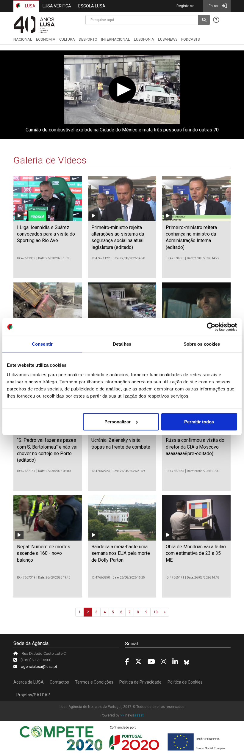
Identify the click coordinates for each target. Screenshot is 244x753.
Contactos (59, 682)
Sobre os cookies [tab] (202, 344)
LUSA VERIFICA (57, 6)
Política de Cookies (185, 682)
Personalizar (117, 421)
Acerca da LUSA (28, 682)
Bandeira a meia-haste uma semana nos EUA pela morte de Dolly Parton (120, 553)
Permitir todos (199, 421)
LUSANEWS (167, 39)
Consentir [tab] (42, 344)
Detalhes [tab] (122, 344)
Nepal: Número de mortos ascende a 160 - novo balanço (43, 553)
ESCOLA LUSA (91, 6)
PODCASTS (190, 39)
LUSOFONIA (144, 39)
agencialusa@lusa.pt (39, 666)
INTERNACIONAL (115, 39)
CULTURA (67, 39)
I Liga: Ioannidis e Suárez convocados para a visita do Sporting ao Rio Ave (46, 234)
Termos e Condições (94, 682)
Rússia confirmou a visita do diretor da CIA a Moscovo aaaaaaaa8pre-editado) (195, 446)
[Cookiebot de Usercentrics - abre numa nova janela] (211, 327)
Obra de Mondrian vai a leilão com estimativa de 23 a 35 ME (196, 553)
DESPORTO (88, 39)
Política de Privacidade (140, 682)
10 (156, 612)
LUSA (29, 6)
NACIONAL (22, 39)
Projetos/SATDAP (33, 694)
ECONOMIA (45, 39)
